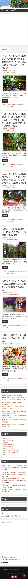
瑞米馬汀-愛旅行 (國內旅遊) (13, 239)
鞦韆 (12, 106)
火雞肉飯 (19, 378)
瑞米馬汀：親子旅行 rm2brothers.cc (16, 570)
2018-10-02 (12, 128)
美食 (22, 378)
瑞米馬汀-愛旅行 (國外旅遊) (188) (11, 450)
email (10, 516)
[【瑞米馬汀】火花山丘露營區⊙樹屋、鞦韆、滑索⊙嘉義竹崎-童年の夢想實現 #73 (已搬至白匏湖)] (14, 198)
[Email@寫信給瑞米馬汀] (26, 1)
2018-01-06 (12, 237)
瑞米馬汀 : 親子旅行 (7, 522)
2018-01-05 (12, 292)
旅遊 (17, 104)
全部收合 (9, 438)
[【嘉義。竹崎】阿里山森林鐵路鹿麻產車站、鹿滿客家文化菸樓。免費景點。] (14, 304)
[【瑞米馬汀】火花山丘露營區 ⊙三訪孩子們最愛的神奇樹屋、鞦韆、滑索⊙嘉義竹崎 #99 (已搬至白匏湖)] (14, 83)
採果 (14, 104)
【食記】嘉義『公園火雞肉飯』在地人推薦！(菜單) (14, 338)
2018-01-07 (12, 185)
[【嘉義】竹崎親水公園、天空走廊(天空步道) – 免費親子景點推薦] (14, 250)
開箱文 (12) (5, 442)
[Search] (24, 384)
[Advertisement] (14, 29)
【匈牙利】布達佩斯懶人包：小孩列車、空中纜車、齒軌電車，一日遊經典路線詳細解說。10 (14, 474)
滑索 (21, 104)
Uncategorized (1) (7, 454)
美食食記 (18, 343)
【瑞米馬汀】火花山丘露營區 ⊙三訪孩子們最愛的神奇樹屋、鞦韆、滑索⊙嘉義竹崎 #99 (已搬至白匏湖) (14, 62)
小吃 (13, 378)
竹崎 (21, 271)
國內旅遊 (4, 239)
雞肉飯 (25, 378)
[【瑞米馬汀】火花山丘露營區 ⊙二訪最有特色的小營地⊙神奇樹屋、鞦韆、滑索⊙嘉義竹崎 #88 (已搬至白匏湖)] (14, 142)
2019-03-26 (12, 70)
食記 (8, 380)
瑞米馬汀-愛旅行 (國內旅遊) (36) (10, 452)
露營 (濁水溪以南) (11, 72)
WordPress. (20, 573)
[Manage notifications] (24, 575)
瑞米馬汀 (6, 70)
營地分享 (4, 72)
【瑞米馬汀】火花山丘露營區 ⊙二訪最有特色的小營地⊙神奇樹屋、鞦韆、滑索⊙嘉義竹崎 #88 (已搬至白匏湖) (14, 120)
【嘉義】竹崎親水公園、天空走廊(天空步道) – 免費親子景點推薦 (14, 232)
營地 (23, 104)
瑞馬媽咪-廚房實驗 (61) (8, 444)
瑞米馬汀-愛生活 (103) (8, 448)
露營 (9, 106)
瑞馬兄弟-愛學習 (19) (8, 446)
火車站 (18, 271)
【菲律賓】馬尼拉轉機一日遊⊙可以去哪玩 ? (12, 395)
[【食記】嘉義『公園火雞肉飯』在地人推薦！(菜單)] (14, 356)
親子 (23, 271)
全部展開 (3, 438)
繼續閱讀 (5, 100)
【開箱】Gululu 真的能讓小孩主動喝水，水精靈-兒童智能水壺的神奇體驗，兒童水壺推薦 (14, 467)
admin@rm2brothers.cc (10, 514)
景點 (16, 271)
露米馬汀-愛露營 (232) (8, 440)
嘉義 (12, 104)
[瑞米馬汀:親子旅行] (24, 1)
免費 (9, 271)
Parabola (13, 573)
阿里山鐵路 (12, 273)
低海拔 (9, 104)
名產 (9, 378)
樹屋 (19, 104)
